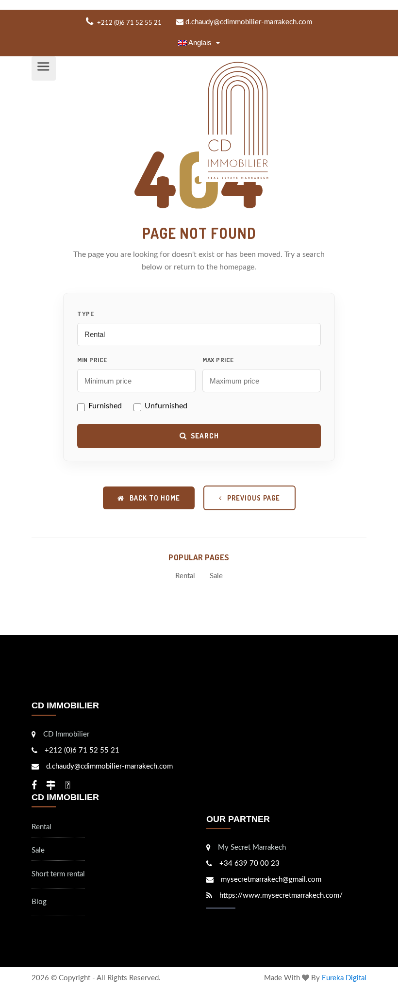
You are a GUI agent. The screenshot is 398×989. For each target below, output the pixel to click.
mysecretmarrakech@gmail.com (271, 879)
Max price (218, 360)
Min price (92, 360)
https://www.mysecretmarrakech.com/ (281, 895)
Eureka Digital (344, 978)
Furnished (105, 406)
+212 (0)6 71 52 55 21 (82, 750)
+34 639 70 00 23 (249, 863)
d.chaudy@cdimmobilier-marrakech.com (247, 22)
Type (85, 314)
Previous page (252, 498)
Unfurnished (166, 406)
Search (205, 435)
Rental (185, 576)
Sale (216, 576)
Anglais (200, 42)
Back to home (154, 498)
